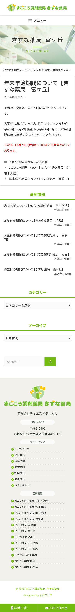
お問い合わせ (22, 485)
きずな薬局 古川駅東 (26, 549)
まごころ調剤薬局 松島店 (28, 519)
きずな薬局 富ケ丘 (21, 162)
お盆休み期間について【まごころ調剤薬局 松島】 (36, 254)
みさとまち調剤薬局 (26, 555)
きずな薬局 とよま (24, 537)
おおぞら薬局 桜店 (25, 561)
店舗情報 (41, 162)
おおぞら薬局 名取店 (26, 567)
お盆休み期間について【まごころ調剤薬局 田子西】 (36, 237)
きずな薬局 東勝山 (25, 524)
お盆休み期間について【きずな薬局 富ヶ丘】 (33, 269)
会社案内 (19, 455)
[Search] (50, 361)
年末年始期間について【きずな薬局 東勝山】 (39, 178)
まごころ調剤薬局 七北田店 (30, 506)
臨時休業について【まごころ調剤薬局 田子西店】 (36, 205)
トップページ (21, 449)
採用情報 (19, 473)
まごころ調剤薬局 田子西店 (30, 513)
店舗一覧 (20, 607)
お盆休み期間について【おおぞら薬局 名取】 (33, 220)
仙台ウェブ (45, 595)
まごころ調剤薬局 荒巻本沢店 (31, 500)
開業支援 (19, 467)
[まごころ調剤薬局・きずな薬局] (41, 7)
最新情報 (19, 479)
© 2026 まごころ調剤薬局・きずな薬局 (38, 589)
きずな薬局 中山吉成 (26, 543)
